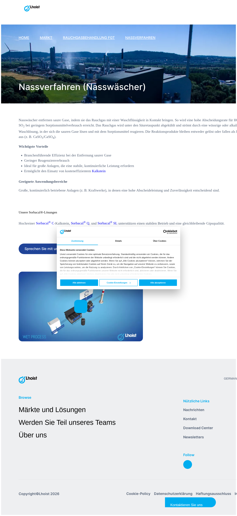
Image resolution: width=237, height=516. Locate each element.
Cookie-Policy (138, 493)
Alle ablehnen (79, 282)
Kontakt (190, 419)
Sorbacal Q (80, 223)
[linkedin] (187, 464)
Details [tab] (118, 241)
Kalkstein (99, 171)
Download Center (198, 428)
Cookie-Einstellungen (117, 282)
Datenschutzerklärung (173, 493)
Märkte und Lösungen (52, 410)
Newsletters (193, 437)
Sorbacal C (45, 223)
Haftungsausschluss (213, 493)
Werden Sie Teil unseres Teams (67, 422)
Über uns (33, 435)
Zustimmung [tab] (77, 241)
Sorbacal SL (107, 223)
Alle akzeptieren (158, 282)
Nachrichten (193, 410)
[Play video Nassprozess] (81, 306)
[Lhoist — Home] (32, 8)
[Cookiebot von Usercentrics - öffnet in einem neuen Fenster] (165, 232)
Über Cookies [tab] (159, 241)
